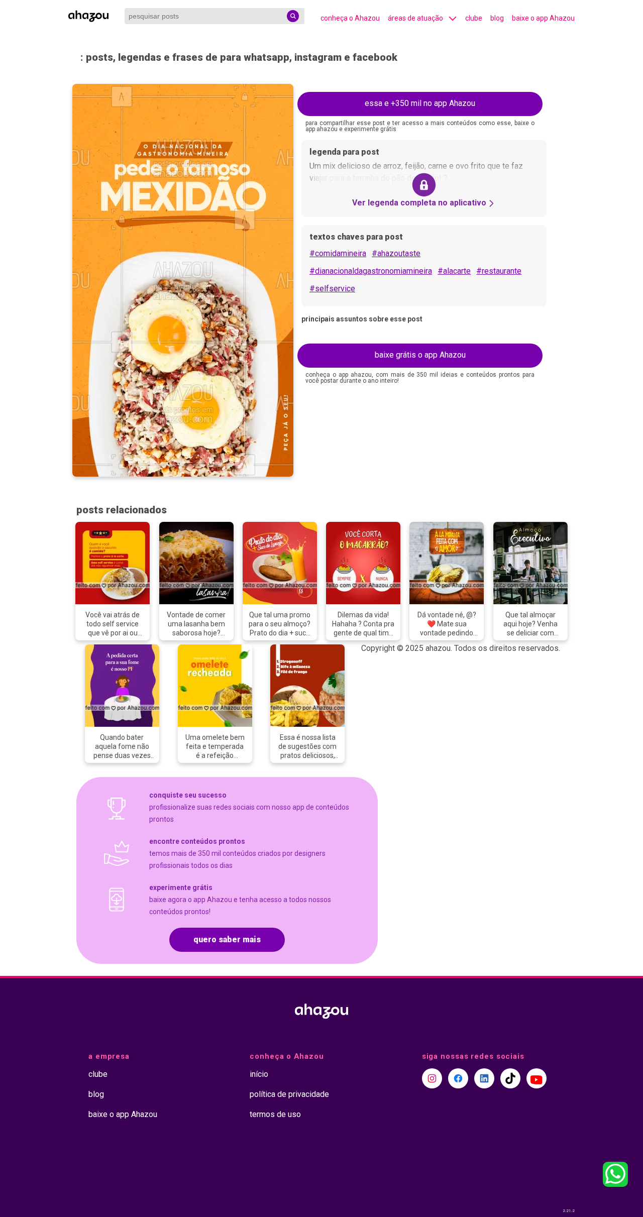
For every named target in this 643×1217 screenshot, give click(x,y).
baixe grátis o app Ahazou (420, 355)
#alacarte (454, 271)
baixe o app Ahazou (543, 18)
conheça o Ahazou (350, 18)
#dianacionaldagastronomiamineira (370, 271)
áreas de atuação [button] (415, 18)
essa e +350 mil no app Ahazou (420, 103)
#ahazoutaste (396, 253)
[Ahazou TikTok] (510, 1078)
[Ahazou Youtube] (536, 1078)
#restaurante (498, 271)
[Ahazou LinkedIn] (484, 1078)
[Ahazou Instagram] (432, 1078)
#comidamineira (337, 253)
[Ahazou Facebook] (458, 1078)
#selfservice (332, 288)
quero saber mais (227, 939)
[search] (293, 16)
